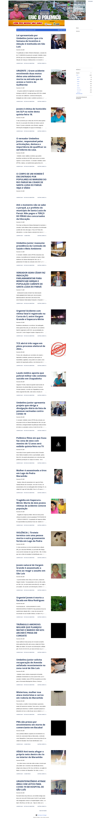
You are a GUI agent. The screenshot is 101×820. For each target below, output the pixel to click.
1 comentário (27, 235)
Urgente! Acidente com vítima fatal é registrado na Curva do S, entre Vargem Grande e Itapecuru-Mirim (30, 315)
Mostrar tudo (61, 30)
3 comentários (27, 773)
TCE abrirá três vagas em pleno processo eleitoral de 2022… (30, 346)
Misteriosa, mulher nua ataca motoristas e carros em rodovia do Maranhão (30, 695)
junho (78, 81)
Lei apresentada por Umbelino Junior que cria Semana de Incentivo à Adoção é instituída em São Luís (30, 41)
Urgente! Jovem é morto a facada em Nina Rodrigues (30, 599)
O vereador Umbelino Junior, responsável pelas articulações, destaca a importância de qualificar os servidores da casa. (31, 144)
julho (78, 79)
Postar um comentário (29, 63)
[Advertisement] (84, 49)
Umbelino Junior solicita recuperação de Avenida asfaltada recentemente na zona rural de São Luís (30, 664)
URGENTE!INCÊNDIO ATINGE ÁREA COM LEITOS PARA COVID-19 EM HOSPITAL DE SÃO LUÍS (31, 785)
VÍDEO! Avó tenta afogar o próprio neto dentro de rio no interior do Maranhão (30, 754)
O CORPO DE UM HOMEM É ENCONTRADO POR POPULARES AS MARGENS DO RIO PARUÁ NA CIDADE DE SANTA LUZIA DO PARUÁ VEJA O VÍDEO (31, 180)
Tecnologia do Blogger (42, 815)
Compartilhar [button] (19, 63)
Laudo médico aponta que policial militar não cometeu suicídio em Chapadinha (31, 376)
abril (78, 85)
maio (78, 83)
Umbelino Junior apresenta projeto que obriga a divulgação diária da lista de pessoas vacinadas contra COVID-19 (31, 408)
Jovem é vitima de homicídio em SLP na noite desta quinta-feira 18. (31, 111)
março (78, 87)
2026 (77, 75)
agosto (78, 77)
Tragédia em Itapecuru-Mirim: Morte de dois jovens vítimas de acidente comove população (31, 504)
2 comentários (27, 744)
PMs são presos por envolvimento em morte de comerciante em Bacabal (30, 724)
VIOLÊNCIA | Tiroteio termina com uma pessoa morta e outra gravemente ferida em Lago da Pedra (30, 536)
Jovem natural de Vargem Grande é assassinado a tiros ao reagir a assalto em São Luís (30, 569)
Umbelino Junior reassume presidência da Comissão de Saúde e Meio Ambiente (31, 246)
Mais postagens (43, 810)
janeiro (78, 92)
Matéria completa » (42, 63)
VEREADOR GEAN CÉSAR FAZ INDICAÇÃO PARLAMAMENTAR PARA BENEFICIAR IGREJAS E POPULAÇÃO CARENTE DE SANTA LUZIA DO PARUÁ (30, 279)
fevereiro (79, 89)
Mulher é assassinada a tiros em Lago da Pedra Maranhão (31, 473)
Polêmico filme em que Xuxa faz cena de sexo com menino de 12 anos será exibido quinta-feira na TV (31, 442)
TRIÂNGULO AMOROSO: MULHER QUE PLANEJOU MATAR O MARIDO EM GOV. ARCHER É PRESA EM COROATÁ (30, 630)
